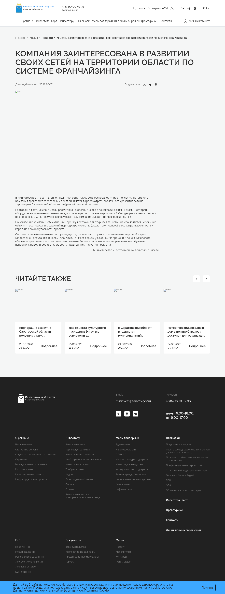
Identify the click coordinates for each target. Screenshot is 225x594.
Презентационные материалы (82, 556)
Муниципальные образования (31, 464)
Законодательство (25, 566)
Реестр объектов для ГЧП (29, 556)
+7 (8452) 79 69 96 (73, 6)
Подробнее (49, 346)
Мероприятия (123, 551)
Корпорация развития (78, 449)
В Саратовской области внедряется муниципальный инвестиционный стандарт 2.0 (135, 331)
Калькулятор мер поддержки (132, 469)
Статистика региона (26, 449)
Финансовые (122, 484)
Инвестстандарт (46, 21)
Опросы (70, 484)
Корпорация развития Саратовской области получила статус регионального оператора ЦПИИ (35, 331)
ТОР (168, 480)
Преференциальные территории (184, 465)
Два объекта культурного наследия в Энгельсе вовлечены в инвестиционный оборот (87, 331)
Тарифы (70, 561)
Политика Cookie (96, 590)
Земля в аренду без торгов (131, 474)
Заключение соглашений (29, 561)
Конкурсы (121, 556)
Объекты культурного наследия (183, 490)
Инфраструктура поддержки (132, 459)
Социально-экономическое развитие (35, 454)
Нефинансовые (124, 489)
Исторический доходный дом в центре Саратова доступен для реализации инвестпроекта (186, 331)
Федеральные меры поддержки (133, 479)
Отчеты (70, 489)
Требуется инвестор (77, 469)
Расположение (23, 444)
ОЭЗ (168, 485)
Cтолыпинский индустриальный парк (186, 470)
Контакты (166, 21)
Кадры (69, 474)
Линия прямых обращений (126, 21)
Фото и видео (123, 561)
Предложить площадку (179, 444)
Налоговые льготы (126, 449)
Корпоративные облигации (80, 551)
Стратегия (21, 459)
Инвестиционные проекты (29, 474)
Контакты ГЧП (23, 571)
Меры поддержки (25, 551)
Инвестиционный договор (130, 464)
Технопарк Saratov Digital (180, 475)
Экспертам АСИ (158, 8)
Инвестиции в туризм (77, 464)
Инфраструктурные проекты (31, 479)
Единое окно (123, 444)
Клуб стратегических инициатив (83, 459)
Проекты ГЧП (22, 547)
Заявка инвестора (75, 444)
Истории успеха (24, 469)
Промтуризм (148, 21)
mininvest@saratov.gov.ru (133, 401)
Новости (120, 547)
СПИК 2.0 (121, 454)
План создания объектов (79, 479)
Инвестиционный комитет (80, 454)
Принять (208, 587)
